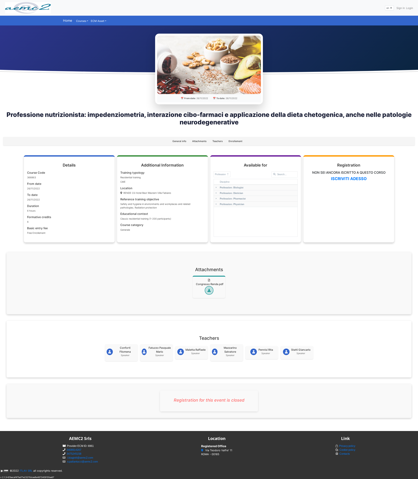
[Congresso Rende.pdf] (209, 290)
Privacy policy (347, 446)
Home (67, 21)
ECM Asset (97, 21)
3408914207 (74, 449)
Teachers (217, 141)
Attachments (199, 141)
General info (179, 141)
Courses (81, 21)
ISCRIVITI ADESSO (349, 178)
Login (409, 8)
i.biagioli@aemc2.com (80, 457)
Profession (220, 174)
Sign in (400, 8)
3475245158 (74, 453)
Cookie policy (347, 449)
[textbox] (284, 174)
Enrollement (235, 141)
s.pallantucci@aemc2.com (82, 461)
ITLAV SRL (26, 470)
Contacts (344, 453)
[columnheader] (258, 182)
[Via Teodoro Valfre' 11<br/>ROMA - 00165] (202, 450)
